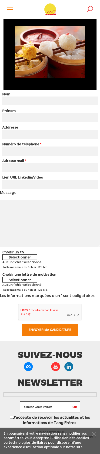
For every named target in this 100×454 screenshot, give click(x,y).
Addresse (10, 127)
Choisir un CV (13, 252)
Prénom (9, 111)
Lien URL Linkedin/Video (22, 177)
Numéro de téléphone (21, 144)
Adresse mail (14, 161)
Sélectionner (20, 257)
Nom (6, 94)
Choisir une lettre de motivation (29, 274)
